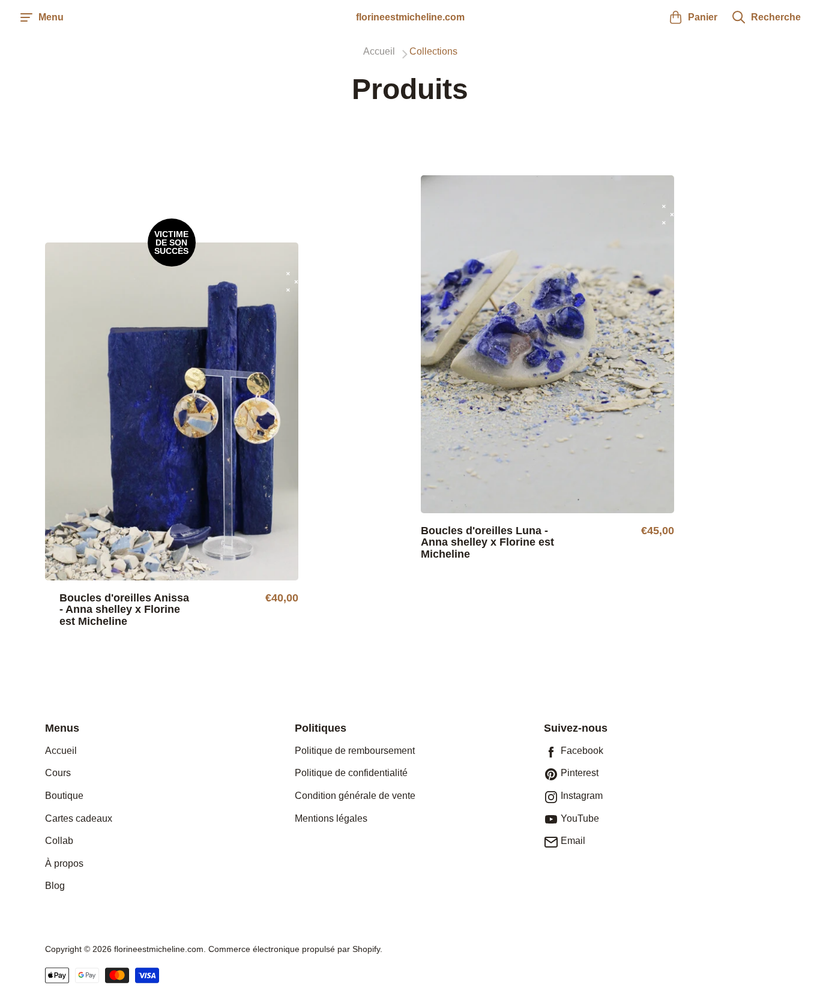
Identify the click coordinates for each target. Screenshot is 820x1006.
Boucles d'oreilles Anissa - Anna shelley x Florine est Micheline (124, 610)
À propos (64, 863)
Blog (55, 886)
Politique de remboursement (355, 750)
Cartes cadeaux (78, 818)
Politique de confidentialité (351, 773)
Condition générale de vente (355, 796)
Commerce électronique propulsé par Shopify (294, 949)
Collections (433, 51)
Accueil (61, 750)
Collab (59, 841)
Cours (58, 773)
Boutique (64, 796)
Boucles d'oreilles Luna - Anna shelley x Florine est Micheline (487, 543)
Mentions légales (331, 818)
